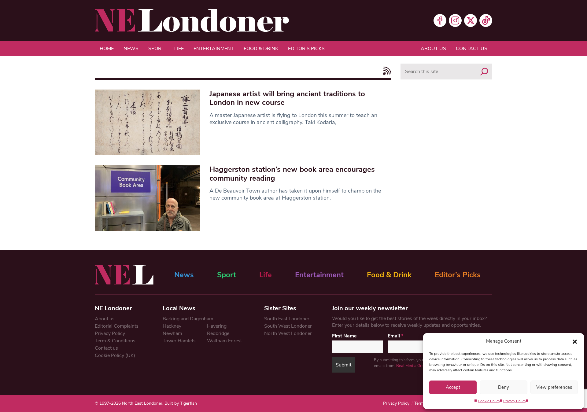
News (131, 48)
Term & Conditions (115, 340)
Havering (217, 326)
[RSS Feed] (385, 71)
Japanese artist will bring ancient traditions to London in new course (287, 98)
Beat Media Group (412, 366)
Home (107, 48)
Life (179, 48)
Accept (453, 387)
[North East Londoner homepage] (192, 20)
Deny (503, 387)
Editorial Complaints (116, 326)
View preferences (554, 387)
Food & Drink (261, 48)
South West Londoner (288, 326)
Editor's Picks (306, 48)
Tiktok (485, 20)
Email (395, 335)
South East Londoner (286, 318)
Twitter (470, 20)
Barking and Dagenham (188, 318)
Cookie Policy (489, 401)
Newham (172, 333)
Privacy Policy (514, 401)
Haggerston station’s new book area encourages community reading (292, 173)
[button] (575, 341)
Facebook (440, 20)
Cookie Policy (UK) (115, 355)
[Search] (484, 71)
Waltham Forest (224, 340)
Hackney (172, 326)
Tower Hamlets (179, 340)
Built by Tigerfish (180, 403)
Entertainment (214, 48)
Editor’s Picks (458, 274)
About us (433, 48)
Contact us (471, 48)
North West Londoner (288, 333)
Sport (156, 48)
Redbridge (218, 333)
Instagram (455, 20)
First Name (344, 335)
